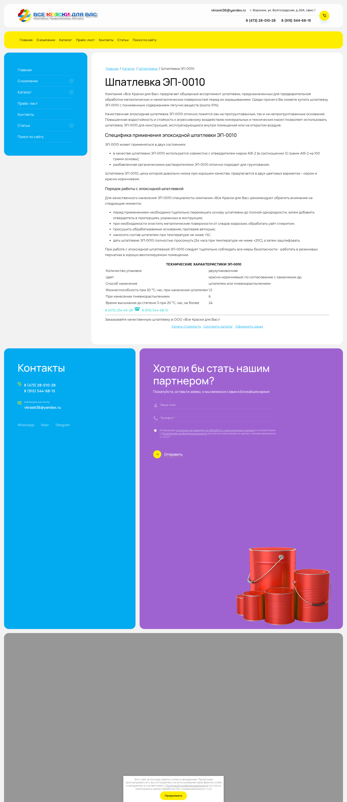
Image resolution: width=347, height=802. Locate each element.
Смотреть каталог (218, 326)
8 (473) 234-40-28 (119, 310)
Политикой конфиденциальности (184, 433)
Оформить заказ (249, 326)
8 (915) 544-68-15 (154, 310)
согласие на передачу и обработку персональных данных (215, 430)
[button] (324, 16)
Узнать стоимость (186, 326)
